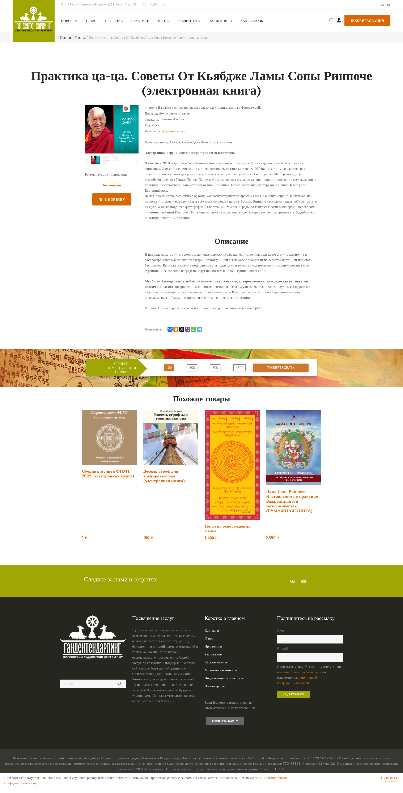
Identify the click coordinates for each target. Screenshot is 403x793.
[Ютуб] (388, 5)
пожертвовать (281, 367)
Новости (69, 21)
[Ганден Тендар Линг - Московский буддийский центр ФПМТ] (34, 21)
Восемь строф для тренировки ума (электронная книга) (164, 476)
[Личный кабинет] (338, 20)
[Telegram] (199, 329)
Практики (140, 21)
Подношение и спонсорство (225, 678)
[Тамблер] (292, 581)
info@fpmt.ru (157, 4)
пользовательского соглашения (300, 672)
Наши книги (220, 21)
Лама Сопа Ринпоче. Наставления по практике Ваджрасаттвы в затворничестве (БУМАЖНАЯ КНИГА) (292, 501)
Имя (280, 630)
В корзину (115, 199)
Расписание (213, 654)
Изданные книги (173, 131)
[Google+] (382, 5)
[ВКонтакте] (170, 329)
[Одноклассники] (175, 329)
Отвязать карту (225, 721)
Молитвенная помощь (221, 670)
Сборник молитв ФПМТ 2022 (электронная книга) (108, 473)
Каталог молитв (216, 662)
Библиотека (188, 21)
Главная (66, 37)
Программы (213, 646)
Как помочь (251, 21)
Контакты (212, 630)
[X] (181, 329)
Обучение (114, 21)
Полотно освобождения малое (228, 528)
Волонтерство (215, 686)
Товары (80, 37)
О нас (91, 21)
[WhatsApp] (193, 329)
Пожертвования (367, 20)
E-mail (282, 648)
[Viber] (187, 329)
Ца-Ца (163, 21)
